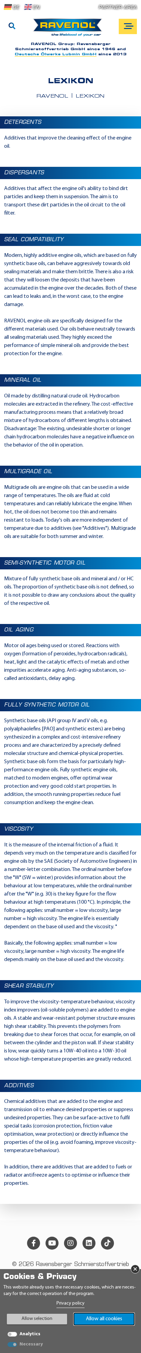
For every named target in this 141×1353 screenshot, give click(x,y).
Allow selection (37, 1318)
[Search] (12, 26)
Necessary (31, 1344)
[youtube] (52, 1243)
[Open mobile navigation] (128, 26)
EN (36, 7)
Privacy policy (70, 1303)
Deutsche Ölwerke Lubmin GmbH (56, 54)
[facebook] (33, 1243)
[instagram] (70, 1243)
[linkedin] (88, 1243)
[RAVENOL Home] (69, 30)
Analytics (30, 1334)
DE (16, 7)
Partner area (118, 7)
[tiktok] (107, 1243)
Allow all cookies (104, 1319)
